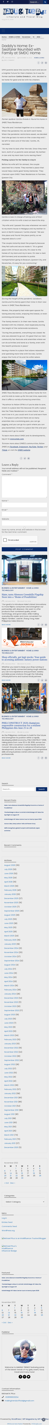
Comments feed (9, 1226)
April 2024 (8, 981)
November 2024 (11, 952)
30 (22, 1178)
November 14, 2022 (25, 58)
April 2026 (8, 882)
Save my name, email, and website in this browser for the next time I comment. (24, 530)
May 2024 (8, 977)
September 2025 (11, 911)
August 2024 (9, 965)
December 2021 (11, 1097)
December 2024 (11, 948)
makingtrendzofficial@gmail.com (19, 1400)
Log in (4, 1218)
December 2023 (11, 998)
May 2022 (8, 1077)
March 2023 (9, 1035)
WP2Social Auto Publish (15, 1424)
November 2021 (11, 1101)
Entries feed (7, 1222)
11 (33, 1171)
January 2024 (10, 994)
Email (5, 510)
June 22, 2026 (24, 732)
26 (40, 1175)
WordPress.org (8, 1230)
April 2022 (8, 1081)
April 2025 (8, 931)
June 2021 (8, 1122)
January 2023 (10, 1043)
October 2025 (10, 906)
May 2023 (8, 1027)
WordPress (16, 1419)
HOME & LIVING (39, 58)
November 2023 (11, 1002)
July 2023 (8, 1018)
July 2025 (8, 919)
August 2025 (9, 915)
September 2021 (11, 1110)
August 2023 (9, 1014)
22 (16, 1175)
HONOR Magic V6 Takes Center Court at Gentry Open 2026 (23, 819)
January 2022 (10, 1093)
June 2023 (8, 1023)
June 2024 (8, 973)
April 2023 (8, 1031)
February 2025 (10, 940)
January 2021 (9, 1143)
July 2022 (8, 1068)
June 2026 (8, 873)
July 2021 (8, 1118)
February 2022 (10, 1089)
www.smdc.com (17, 439)
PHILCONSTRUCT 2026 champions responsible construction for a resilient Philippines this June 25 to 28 (21, 725)
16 (22, 1173)
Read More (6, 758)
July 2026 (8, 869)
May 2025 (8, 927)
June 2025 (8, 923)
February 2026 (10, 890)
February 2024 (10, 989)
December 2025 (11, 898)
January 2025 (10, 944)
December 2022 (11, 1048)
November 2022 (11, 1052)
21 (10, 1175)
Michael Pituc (10, 58)
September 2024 (11, 960)
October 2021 (10, 1106)
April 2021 (8, 1131)
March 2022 (9, 1085)
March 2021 (9, 1135)
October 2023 (10, 1006)
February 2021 (10, 1139)
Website (5, 519)
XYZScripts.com (37, 1424)
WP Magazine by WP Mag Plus (35, 1419)
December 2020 (11, 1147)
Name (5, 501)
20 (5, 1175)
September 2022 (11, 1060)
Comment (7, 474)
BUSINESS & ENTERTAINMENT (13, 716)
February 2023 (10, 1039)
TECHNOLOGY (8, 718)
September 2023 (11, 1010)
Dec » (12, 1183)
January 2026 (10, 894)
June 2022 (8, 1072)
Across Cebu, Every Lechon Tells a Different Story (19, 824)
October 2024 (10, 956)
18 (34, 1173)
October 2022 (10, 1056)
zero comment (9, 60)
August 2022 (9, 1064)
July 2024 (8, 969)
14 (11, 1173)
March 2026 (9, 886)
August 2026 (9, 865)
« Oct (6, 1183)
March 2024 (9, 985)
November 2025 (11, 902)
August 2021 (9, 1114)
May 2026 (8, 877)
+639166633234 (11, 1397)
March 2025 (9, 935)
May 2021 (8, 1126)
